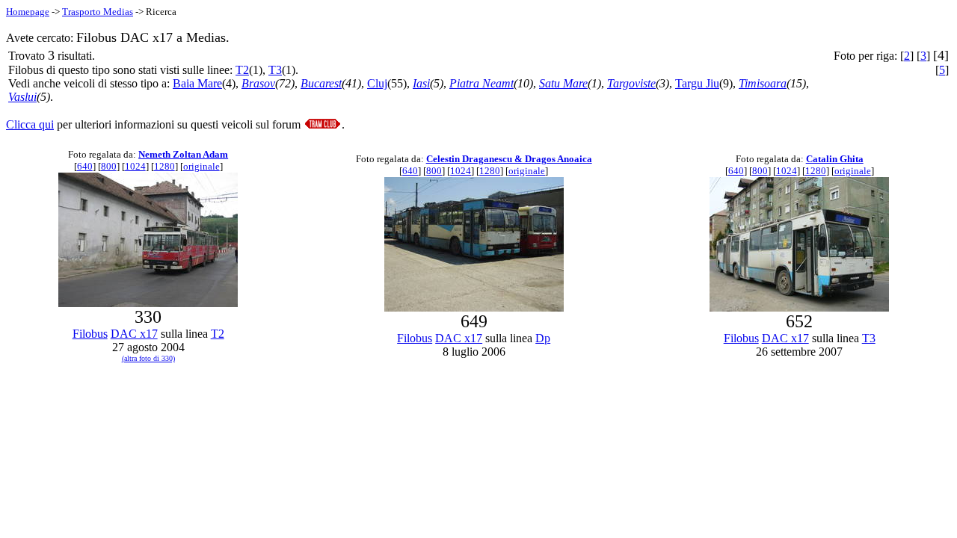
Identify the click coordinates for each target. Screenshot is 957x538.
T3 (275, 70)
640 (85, 166)
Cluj (377, 83)
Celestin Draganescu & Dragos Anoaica (509, 158)
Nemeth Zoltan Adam (183, 154)
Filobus (90, 333)
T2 (242, 70)
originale (201, 166)
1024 (135, 166)
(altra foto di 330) (148, 358)
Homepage (27, 11)
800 (109, 166)
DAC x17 (134, 333)
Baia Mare (197, 83)
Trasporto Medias (97, 11)
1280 (164, 166)
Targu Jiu (697, 83)
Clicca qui (30, 124)
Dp (542, 338)
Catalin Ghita (835, 158)
